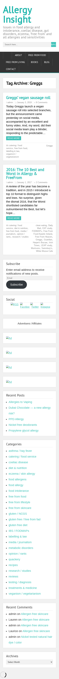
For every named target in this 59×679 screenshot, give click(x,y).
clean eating (41, 225)
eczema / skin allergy (22, 473)
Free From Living (15, 62)
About (18, 55)
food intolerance (19, 490)
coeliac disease (18, 462)
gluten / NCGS (18, 513)
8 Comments (42, 102)
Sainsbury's (47, 248)
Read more (13, 138)
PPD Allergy (16, 419)
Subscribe (16, 284)
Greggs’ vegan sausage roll (28, 97)
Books (34, 62)
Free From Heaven (43, 237)
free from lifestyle (19, 502)
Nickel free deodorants (23, 424)
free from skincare (20, 508)
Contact (11, 69)
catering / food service (22, 456)
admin (10, 102)
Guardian (48, 239)
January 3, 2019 (24, 102)
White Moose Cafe (44, 251)
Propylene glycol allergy (24, 430)
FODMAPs (37, 231)
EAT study (47, 228)
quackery (14, 559)
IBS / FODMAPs (19, 530)
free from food (20, 148)
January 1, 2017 (24, 182)
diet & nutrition (21, 228)
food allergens (17, 479)
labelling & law (12, 151)
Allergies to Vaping (20, 402)
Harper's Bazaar (40, 242)
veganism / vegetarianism (25, 593)
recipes (13, 565)
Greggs (49, 146)
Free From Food (37, 55)
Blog (46, 62)
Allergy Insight (17, 14)
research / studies (20, 237)
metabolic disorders (21, 548)
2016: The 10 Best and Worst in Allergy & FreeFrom (25, 173)
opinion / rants (17, 553)
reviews (13, 576)
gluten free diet (18, 525)
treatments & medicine (23, 588)
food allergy (16, 485)
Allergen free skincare (34, 614)
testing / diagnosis (20, 582)
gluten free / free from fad (24, 519)
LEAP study (46, 245)
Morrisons (35, 248)
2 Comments (42, 182)
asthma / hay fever (20, 450)
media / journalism (20, 542)
